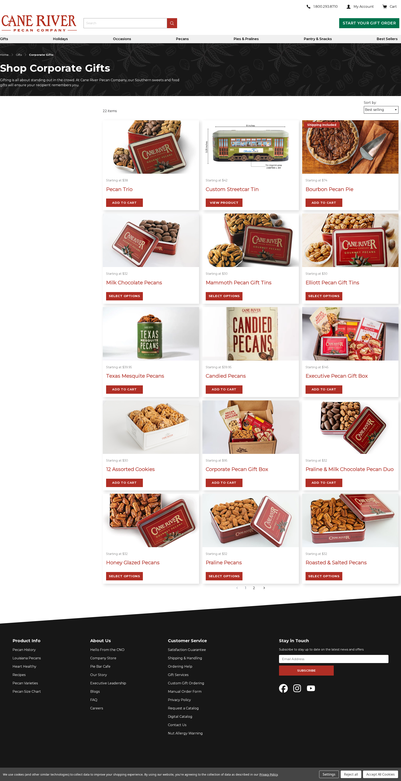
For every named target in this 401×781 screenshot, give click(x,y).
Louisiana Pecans (27, 658)
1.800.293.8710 (325, 7)
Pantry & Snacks (318, 39)
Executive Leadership (108, 683)
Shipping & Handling (185, 658)
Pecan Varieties (25, 683)
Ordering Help (180, 666)
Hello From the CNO (107, 650)
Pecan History (24, 650)
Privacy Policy (179, 700)
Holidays (60, 39)
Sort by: (370, 103)
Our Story (98, 675)
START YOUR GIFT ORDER (369, 23)
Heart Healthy (24, 666)
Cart (393, 7)
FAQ (93, 700)
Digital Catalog (180, 717)
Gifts (4, 39)
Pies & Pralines (246, 39)
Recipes (19, 675)
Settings (329, 774)
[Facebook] (283, 688)
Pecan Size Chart (27, 692)
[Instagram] (297, 688)
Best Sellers (387, 39)
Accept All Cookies (380, 774)
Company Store (103, 658)
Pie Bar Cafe (100, 666)
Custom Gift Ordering (186, 683)
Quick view (151, 168)
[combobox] (125, 23)
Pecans (182, 39)
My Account (364, 7)
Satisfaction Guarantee (187, 650)
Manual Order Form (185, 692)
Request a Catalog (183, 708)
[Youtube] (311, 688)
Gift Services (178, 675)
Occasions (122, 39)
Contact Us (177, 725)
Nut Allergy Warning (185, 733)
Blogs (95, 692)
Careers (96, 708)
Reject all (351, 774)
